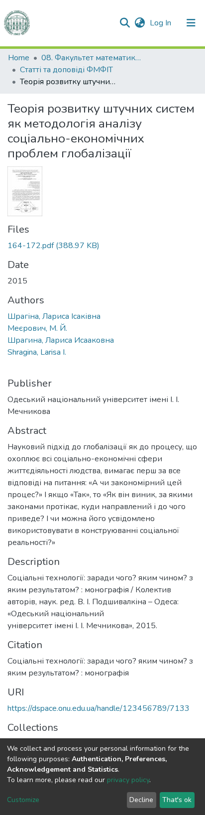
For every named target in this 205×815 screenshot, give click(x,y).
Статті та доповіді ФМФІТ (66, 69)
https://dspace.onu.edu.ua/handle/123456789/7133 (98, 708)
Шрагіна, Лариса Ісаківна (54, 316)
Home (18, 57)
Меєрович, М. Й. (37, 328)
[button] (139, 23)
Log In (161, 22)
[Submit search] (124, 22)
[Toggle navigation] (191, 23)
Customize (23, 800)
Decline (141, 800)
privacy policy (128, 780)
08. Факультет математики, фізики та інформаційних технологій (91, 57)
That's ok (177, 800)
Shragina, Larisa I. (36, 352)
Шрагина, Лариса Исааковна (60, 340)
